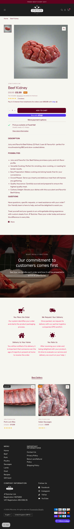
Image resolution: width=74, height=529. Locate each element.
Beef (5, 454)
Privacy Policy (32, 456)
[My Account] (65, 10)
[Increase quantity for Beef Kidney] (14, 110)
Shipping (20, 96)
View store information (20, 131)
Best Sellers (37, 377)
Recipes (7, 475)
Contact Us (31, 452)
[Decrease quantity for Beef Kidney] (9, 110)
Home (6, 18)
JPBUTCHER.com (9, 419)
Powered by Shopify (37, 509)
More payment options (37, 120)
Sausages (8, 464)
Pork (6, 457)
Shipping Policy (33, 465)
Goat (6, 471)
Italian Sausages (45, 422)
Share (13, 222)
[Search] (61, 10)
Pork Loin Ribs (9, 422)
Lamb (6, 468)
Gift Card (7, 478)
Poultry (7, 461)
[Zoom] (64, 29)
